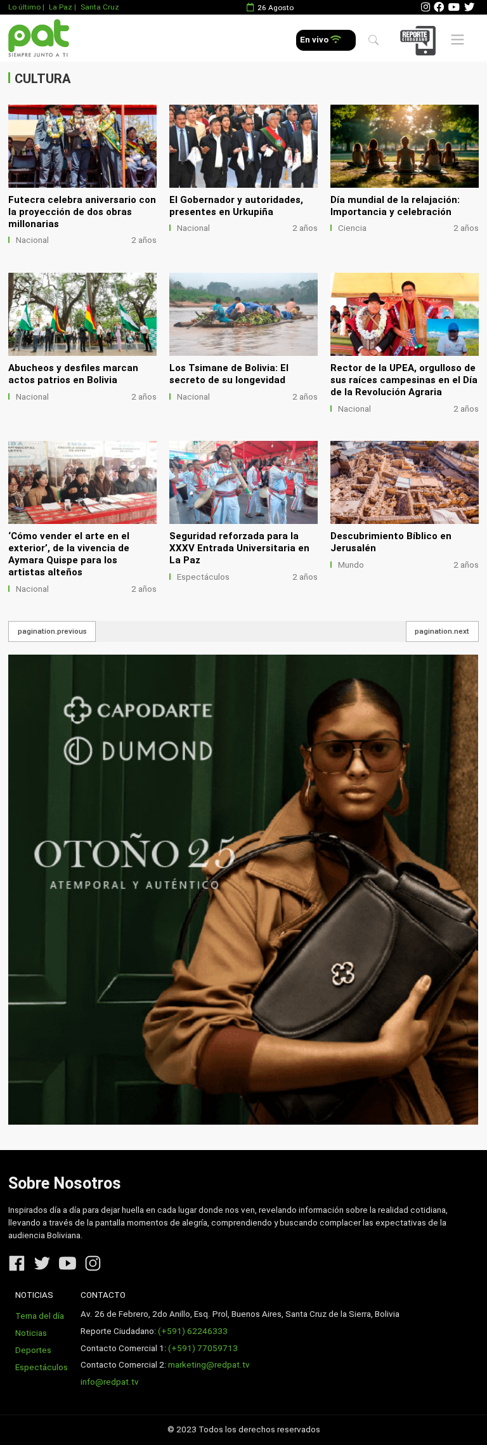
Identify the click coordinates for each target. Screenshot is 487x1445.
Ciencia (352, 228)
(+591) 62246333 (193, 1331)
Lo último (24, 7)
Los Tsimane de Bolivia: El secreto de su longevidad (229, 374)
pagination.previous (52, 631)
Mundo (351, 565)
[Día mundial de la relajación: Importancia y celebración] (404, 146)
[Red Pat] (38, 38)
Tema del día (39, 1316)
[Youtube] (454, 7)
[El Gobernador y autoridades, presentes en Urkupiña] (243, 146)
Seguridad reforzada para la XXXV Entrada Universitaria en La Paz (239, 548)
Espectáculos (203, 577)
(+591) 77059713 (203, 1348)
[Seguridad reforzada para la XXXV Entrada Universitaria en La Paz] (243, 482)
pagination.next (442, 631)
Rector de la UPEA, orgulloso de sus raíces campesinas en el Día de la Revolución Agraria (403, 380)
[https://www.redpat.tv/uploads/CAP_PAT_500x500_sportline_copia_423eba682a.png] (243, 890)
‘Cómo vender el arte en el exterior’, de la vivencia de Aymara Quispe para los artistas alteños (68, 554)
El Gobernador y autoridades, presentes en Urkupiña (236, 206)
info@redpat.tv (110, 1382)
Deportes (33, 1350)
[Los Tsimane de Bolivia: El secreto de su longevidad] (243, 314)
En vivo (315, 39)
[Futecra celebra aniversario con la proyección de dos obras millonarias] (82, 146)
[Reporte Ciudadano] (419, 40)
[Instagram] (425, 7)
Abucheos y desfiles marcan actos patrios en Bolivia (73, 374)
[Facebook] (439, 7)
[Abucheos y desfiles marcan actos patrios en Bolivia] (82, 314)
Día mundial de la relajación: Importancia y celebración (395, 206)
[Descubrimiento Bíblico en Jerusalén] (404, 482)
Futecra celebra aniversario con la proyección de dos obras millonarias (82, 212)
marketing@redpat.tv (209, 1365)
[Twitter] (469, 7)
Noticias (31, 1333)
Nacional (32, 240)
